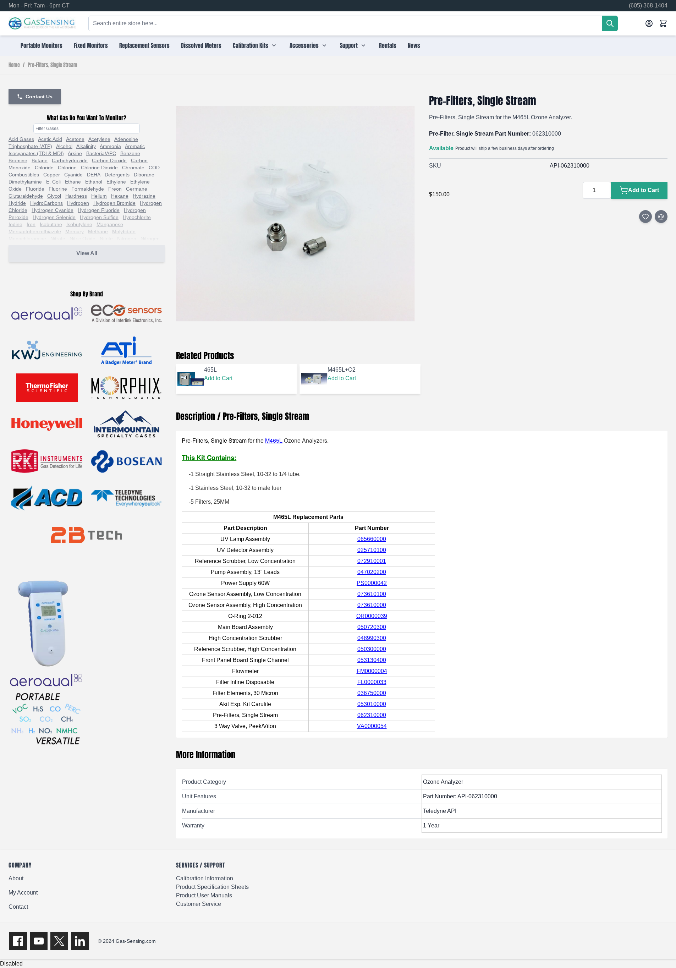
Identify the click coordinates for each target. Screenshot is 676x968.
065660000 (371, 539)
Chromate (133, 167)
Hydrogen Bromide (114, 203)
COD (154, 167)
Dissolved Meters (201, 45)
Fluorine (58, 189)
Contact (18, 907)
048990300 (371, 638)
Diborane (144, 174)
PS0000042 (372, 583)
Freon (115, 189)
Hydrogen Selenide (54, 217)
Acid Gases (21, 139)
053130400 (371, 660)
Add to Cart (218, 378)
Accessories (304, 45)
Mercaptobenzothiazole (35, 231)
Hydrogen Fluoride (99, 210)
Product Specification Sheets (212, 887)
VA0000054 (372, 726)
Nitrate (57, 238)
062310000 (371, 715)
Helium (99, 196)
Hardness (76, 196)
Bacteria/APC (101, 153)
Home (14, 65)
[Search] (610, 23)
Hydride (17, 203)
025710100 (371, 550)
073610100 (371, 594)
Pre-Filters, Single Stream (52, 65)
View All (86, 253)
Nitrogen (126, 238)
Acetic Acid (50, 139)
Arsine (75, 153)
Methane (98, 231)
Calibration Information (204, 878)
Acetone (75, 139)
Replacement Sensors (144, 45)
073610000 (371, 605)
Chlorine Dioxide (99, 167)
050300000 (371, 649)
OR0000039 (371, 616)
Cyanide (73, 174)
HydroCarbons (46, 203)
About (16, 878)
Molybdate (124, 231)
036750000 (371, 693)
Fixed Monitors (91, 45)
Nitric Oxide (82, 238)
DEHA (93, 174)
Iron (31, 224)
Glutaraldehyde (26, 196)
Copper (51, 174)
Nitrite (106, 238)
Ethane (73, 182)
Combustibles (24, 174)
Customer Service (198, 904)
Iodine (15, 224)
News (414, 45)
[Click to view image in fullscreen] (295, 213)
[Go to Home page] (42, 23)
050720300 (371, 627)
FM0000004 (372, 671)
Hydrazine (144, 196)
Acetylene (99, 139)
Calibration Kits (250, 45)
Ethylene (116, 182)
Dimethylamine (25, 182)
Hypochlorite (137, 217)
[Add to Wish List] (645, 216)
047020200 (371, 572)
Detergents (117, 174)
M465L (273, 440)
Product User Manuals (204, 895)
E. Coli (53, 182)
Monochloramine (27, 238)
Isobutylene (79, 224)
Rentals (387, 45)
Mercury (74, 231)
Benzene (130, 153)
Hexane (119, 196)
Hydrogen (78, 203)
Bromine (18, 160)
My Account (23, 893)
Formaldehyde (87, 189)
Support (349, 45)
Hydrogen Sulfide (99, 217)
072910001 (371, 561)
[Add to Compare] (661, 216)
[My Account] (649, 23)
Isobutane (51, 224)
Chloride (44, 167)
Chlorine (67, 167)
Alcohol (64, 146)
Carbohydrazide (70, 160)
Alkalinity (86, 146)
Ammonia (110, 146)
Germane (136, 189)
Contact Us (39, 96)
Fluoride (35, 189)
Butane (40, 160)
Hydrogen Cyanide (52, 210)
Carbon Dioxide (109, 160)
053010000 (371, 704)
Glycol (54, 196)
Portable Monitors (41, 45)
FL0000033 (371, 682)
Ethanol (93, 182)
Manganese (110, 224)
